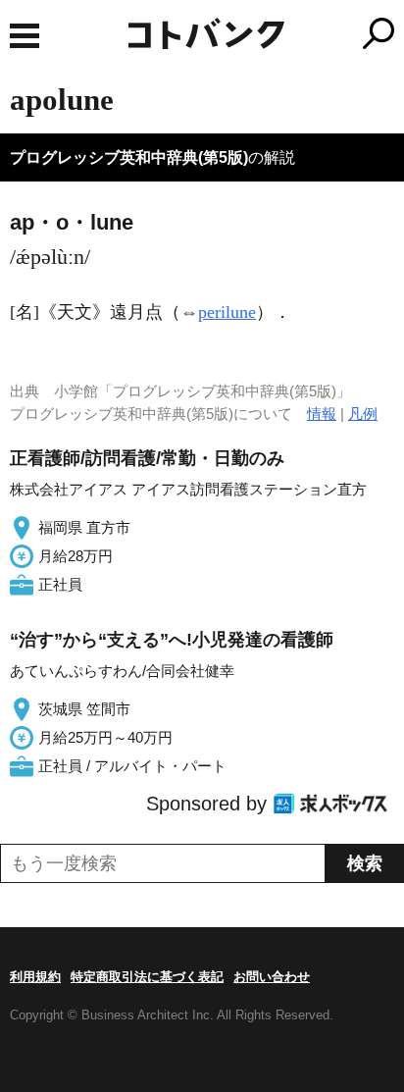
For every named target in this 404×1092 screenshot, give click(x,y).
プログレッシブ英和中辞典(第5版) (129, 157)
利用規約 (35, 976)
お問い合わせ (271, 976)
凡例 (363, 413)
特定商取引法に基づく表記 (147, 976)
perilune (227, 312)
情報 (321, 413)
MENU (24, 36)
